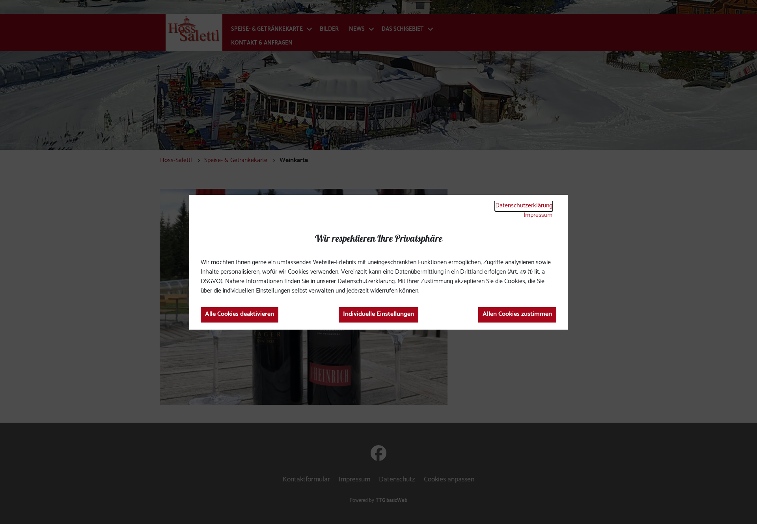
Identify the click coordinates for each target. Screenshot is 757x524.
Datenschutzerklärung (523, 205)
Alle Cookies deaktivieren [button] (239, 314)
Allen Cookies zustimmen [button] (517, 314)
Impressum (538, 215)
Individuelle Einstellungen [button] (378, 314)
